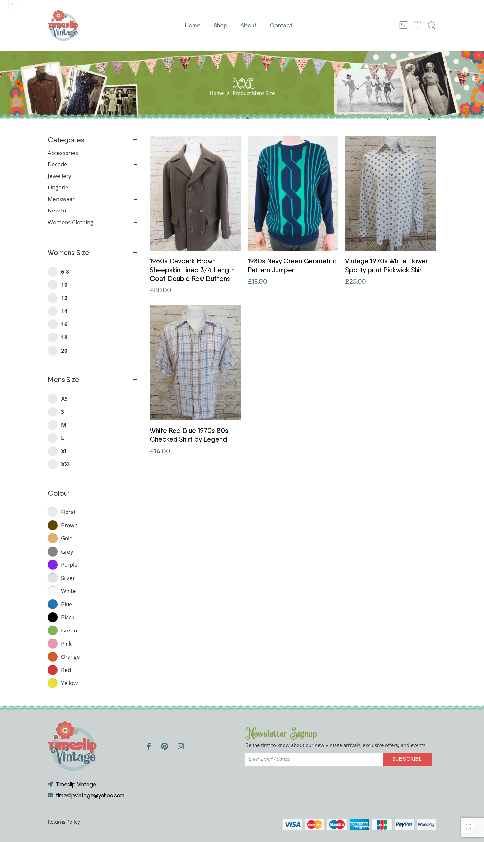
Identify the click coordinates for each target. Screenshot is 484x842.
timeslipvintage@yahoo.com (90, 795)
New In (57, 210)
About (248, 25)
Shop (220, 25)
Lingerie (58, 187)
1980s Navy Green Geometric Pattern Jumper (292, 265)
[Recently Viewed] (468, 826)
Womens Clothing (70, 222)
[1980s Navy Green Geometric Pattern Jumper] (293, 193)
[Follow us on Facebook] (149, 746)
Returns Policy (64, 822)
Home (193, 25)
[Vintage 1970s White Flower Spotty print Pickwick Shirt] (390, 193)
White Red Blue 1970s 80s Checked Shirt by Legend (189, 434)
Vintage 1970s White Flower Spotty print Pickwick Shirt (386, 265)
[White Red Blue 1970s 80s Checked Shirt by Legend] (195, 362)
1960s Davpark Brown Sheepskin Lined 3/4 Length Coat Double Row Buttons (192, 270)
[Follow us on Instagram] (181, 746)
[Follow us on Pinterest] (164, 746)
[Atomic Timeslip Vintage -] (63, 25)
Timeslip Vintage (76, 784)
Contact (281, 25)
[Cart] (403, 25)
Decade (57, 164)
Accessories (63, 153)
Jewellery (59, 176)
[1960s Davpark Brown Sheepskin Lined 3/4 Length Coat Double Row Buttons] (195, 193)
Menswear (61, 199)
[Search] (431, 25)
